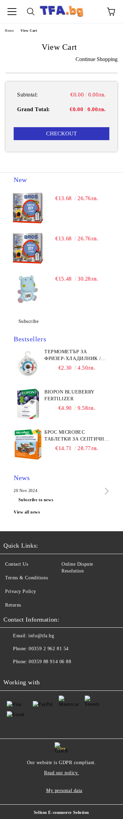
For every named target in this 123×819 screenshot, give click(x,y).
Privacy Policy (20, 591)
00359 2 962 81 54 (49, 648)
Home (9, 30)
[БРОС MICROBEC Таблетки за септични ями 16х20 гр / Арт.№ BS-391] (28, 444)
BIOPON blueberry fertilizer (69, 395)
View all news (27, 512)
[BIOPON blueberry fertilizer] (28, 404)
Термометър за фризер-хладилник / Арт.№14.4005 (72, 355)
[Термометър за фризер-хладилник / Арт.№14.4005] (28, 363)
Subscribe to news (36, 499)
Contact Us (16, 564)
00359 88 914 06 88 (50, 661)
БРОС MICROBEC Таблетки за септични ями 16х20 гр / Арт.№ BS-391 (76, 436)
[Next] (105, 490)
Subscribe (28, 321)
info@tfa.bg (41, 635)
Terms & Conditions (26, 577)
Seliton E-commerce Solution (61, 812)
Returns (13, 605)
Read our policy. (61, 772)
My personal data (64, 790)
